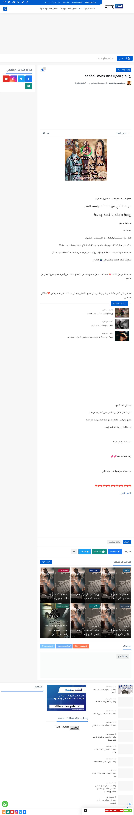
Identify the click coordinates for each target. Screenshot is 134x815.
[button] (115, 551)
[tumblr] (4, 2)
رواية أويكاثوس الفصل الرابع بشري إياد (87, 596)
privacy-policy (90, 2)
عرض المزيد (46, 561)
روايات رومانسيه (124, 69)
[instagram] (18, 2)
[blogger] (3, 812)
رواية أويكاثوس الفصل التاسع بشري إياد (117, 596)
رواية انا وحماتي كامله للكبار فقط (105, 751)
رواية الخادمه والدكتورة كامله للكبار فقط (104, 739)
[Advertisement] (67, 34)
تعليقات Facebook (64, 646)
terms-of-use (77, 2)
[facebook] (27, 2)
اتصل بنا (66, 2)
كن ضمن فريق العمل (52, 2)
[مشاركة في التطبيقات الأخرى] (74, 551)
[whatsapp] (9, 2)
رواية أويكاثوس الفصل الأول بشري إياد (87, 632)
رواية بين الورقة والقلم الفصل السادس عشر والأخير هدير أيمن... (56, 629)
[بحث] (5, 9)
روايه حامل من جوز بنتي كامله (104, 713)
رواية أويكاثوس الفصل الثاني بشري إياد (117, 632)
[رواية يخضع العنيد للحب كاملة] (122, 312)
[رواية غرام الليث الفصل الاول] (122, 324)
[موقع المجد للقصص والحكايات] (114, 6)
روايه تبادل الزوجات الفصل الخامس (106, 802)
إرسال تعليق (123, 656)
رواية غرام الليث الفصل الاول (102, 325)
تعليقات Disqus (47, 646)
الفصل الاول (126, 493)
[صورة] (125, 689)
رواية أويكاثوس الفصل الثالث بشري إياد (56, 596)
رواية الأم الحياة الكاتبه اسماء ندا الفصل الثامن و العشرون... (90, 337)
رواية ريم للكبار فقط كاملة (106, 701)
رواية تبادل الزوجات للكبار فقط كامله (104, 691)
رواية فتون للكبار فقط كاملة (105, 761)
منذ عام (125, 590)
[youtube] (13, 2)
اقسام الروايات (89, 8)
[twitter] (22, 2)
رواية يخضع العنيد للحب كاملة (100, 314)
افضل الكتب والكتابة (49, 8)
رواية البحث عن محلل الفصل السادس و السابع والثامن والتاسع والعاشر (105, 788)
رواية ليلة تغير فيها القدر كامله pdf (104, 775)
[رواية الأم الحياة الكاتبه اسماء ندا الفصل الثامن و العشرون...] (122, 336)
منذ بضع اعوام (106, 310)
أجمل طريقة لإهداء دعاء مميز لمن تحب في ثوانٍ (94, 58)
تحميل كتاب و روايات (68, 8)
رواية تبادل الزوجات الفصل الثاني (104, 725)
